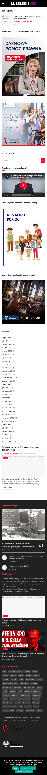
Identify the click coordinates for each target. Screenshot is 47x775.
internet (28, 675)
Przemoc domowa (24, 699)
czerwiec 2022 (7, 431)
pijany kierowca (29, 687)
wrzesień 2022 (7, 421)
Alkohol (27, 671)
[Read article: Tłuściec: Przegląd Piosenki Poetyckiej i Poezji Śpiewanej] (7, 19)
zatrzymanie (30, 711)
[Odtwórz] (5, 195)
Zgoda (15, 768)
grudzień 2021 (7, 441)
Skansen (36, 699)
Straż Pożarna (7, 703)
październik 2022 (8, 418)
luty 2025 (5, 357)
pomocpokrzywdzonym (32, 691)
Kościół (5, 679)
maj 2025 (5, 347)
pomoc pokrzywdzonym (10, 695)
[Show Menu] (3, 3)
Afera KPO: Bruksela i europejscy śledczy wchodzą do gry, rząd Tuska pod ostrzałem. (23, 654)
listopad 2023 (6, 374)
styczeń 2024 (6, 368)
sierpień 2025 (7, 337)
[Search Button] (44, 3)
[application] (23, 185)
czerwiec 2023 (7, 391)
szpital (17, 703)
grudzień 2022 (7, 411)
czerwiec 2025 (7, 344)
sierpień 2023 (7, 384)
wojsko (5, 711)
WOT (12, 711)
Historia (13, 675)
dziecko (5, 675)
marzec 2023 (6, 401)
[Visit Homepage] (23, 3)
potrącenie (36, 695)
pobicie (39, 687)
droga (35, 671)
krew (21, 679)
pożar (5, 699)
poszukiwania (25, 695)
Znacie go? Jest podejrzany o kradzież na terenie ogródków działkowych (26, 557)
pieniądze (17, 687)
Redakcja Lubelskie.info (24, 21)
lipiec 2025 (5, 341)
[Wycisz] (38, 195)
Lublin (40, 679)
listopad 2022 (6, 414)
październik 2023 (8, 378)
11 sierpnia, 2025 (8, 659)
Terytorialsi (26, 703)
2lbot (4, 671)
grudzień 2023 (7, 371)
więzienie (28, 707)
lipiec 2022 (5, 428)
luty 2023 (5, 404)
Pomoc (20, 691)
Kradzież (14, 679)
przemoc (12, 699)
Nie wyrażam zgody (28, 768)
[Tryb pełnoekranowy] (42, 195)
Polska (12, 691)
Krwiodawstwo (30, 679)
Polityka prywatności (24, 771)
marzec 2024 (6, 361)
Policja (5, 691)
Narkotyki (24, 683)
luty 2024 (5, 364)
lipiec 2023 (5, 388)
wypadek (20, 711)
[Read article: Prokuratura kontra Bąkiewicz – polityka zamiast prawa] (23, 466)
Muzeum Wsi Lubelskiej (10, 683)
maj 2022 (5, 434)
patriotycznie (7, 687)
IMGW (21, 675)
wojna (36, 707)
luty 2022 (5, 438)
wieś (20, 707)
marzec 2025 (6, 354)
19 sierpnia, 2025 (27, 453)
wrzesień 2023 (7, 381)
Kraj (5, 457)
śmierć (39, 711)
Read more (9, 488)
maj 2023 (5, 394)
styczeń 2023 (6, 408)
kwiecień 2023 (7, 398)
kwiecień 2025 (7, 351)
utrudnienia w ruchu (9, 707)
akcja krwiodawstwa (15, 671)
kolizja (36, 675)
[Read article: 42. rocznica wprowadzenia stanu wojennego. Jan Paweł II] (23, 524)
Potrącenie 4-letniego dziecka (19, 566)
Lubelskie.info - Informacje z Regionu (15, 591)
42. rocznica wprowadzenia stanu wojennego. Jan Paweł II (18, 545)
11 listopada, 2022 (21, 24)
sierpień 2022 (7, 424)
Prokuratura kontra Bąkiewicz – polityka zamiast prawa (20, 448)
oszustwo (34, 683)
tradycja (36, 703)
